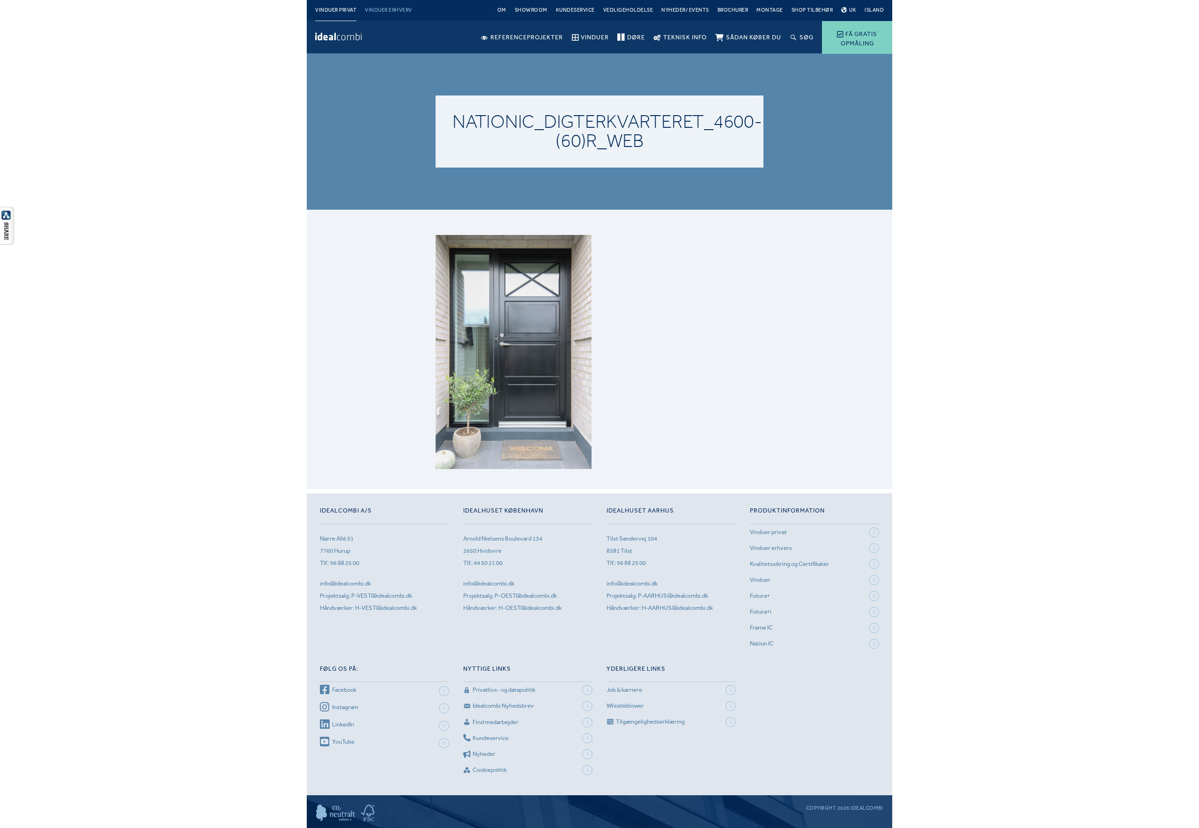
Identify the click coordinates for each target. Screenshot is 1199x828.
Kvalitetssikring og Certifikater (789, 563)
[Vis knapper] (7, 242)
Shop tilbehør (812, 10)
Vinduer (760, 579)
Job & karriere (624, 689)
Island (874, 10)
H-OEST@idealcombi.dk (530, 607)
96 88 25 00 (344, 562)
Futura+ (760, 595)
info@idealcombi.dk (345, 583)
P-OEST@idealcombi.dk (526, 595)
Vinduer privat (335, 10)
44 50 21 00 (488, 562)
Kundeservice (575, 10)
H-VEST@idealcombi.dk (386, 607)
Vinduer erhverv (388, 10)
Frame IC (761, 627)
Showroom (531, 10)
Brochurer (733, 10)
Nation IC (762, 643)
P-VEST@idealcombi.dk (381, 595)
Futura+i (760, 611)
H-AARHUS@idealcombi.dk (677, 607)
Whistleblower (625, 705)
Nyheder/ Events (685, 10)
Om (501, 10)
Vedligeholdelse (628, 10)
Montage (769, 10)
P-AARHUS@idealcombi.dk (673, 595)
